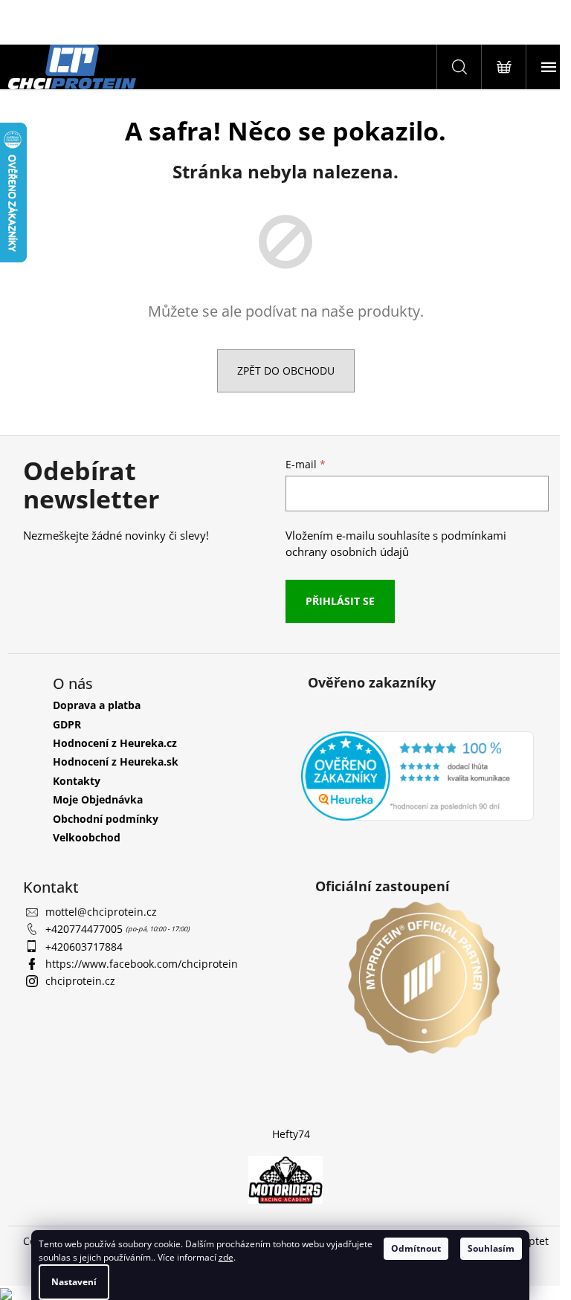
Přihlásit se (340, 601)
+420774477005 (85, 929)
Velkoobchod (86, 837)
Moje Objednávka (98, 799)
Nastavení (74, 1281)
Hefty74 (291, 1134)
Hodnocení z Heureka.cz (115, 742)
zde (226, 1257)
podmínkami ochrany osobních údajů (396, 544)
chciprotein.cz (80, 981)
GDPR (67, 724)
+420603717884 (84, 947)
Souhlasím (491, 1248)
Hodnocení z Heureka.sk (115, 761)
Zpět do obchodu (286, 370)
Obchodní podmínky (105, 818)
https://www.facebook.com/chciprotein (141, 964)
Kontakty (76, 780)
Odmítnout (416, 1248)
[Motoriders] (285, 1179)
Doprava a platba (97, 705)
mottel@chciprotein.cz (101, 912)
